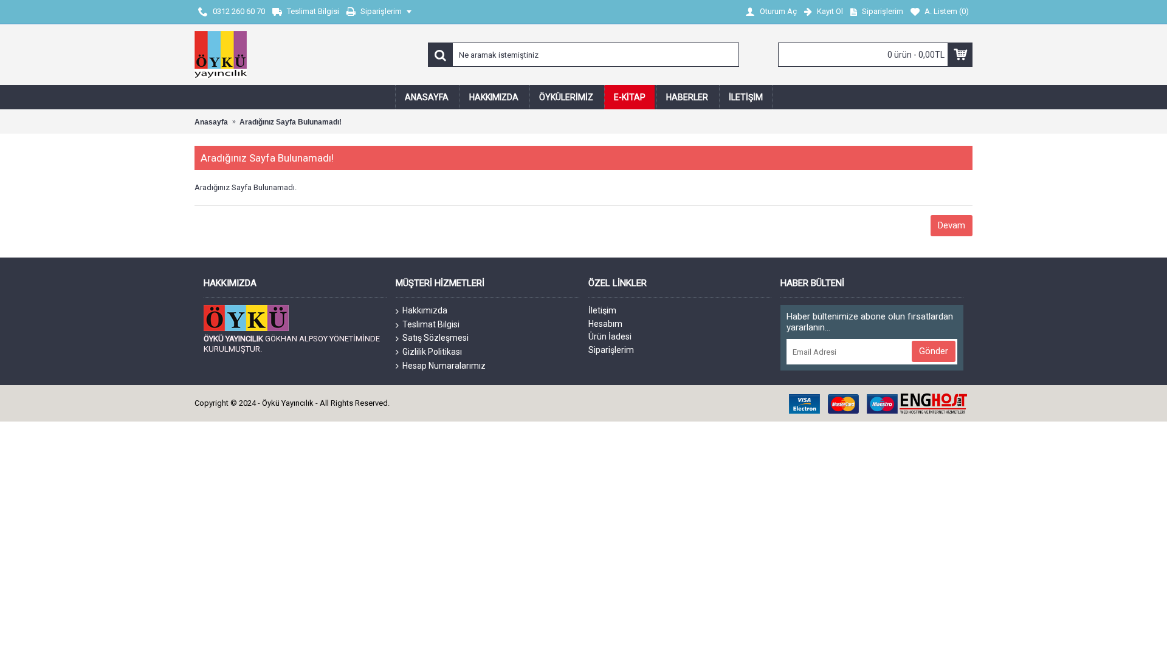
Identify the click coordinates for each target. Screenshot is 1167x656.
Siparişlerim (611, 350)
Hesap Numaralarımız (444, 366)
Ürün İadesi (610, 336)
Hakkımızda (424, 310)
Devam (951, 225)
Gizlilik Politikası (432, 352)
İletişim (602, 310)
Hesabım (605, 324)
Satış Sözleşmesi (435, 338)
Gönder (933, 351)
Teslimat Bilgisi (431, 324)
